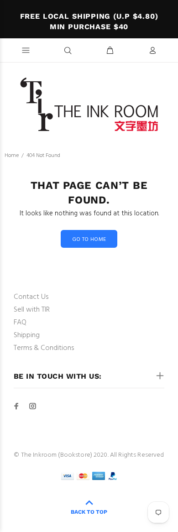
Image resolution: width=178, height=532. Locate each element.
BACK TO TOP (89, 512)
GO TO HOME (89, 239)
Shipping (27, 335)
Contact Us (31, 297)
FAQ (20, 323)
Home (12, 155)
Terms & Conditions (44, 348)
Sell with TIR (32, 310)
